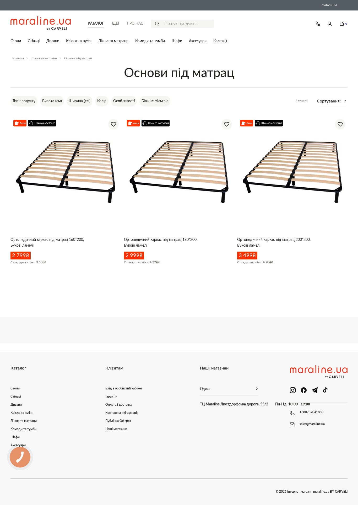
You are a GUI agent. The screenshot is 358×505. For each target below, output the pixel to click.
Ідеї (115, 23)
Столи (15, 41)
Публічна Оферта (118, 420)
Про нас (135, 23)
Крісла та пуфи (78, 41)
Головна (18, 58)
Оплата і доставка (118, 404)
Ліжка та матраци (113, 41)
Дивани (52, 41)
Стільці (34, 41)
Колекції (220, 41)
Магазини (329, 5)
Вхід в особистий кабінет (123, 388)
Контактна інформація (121, 412)
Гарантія (111, 396)
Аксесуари (198, 41)
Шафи (177, 41)
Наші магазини (116, 429)
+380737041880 (311, 412)
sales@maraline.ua (312, 424)
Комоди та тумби (150, 41)
